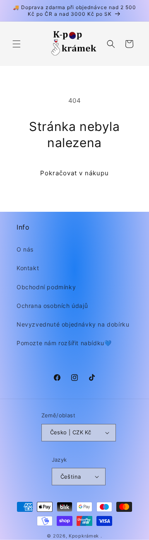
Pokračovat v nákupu (74, 173)
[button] (16, 44)
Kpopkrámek (84, 536)
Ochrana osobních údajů (52, 305)
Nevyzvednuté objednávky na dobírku (73, 324)
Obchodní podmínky (46, 287)
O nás (25, 249)
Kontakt (28, 267)
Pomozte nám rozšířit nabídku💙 (64, 342)
